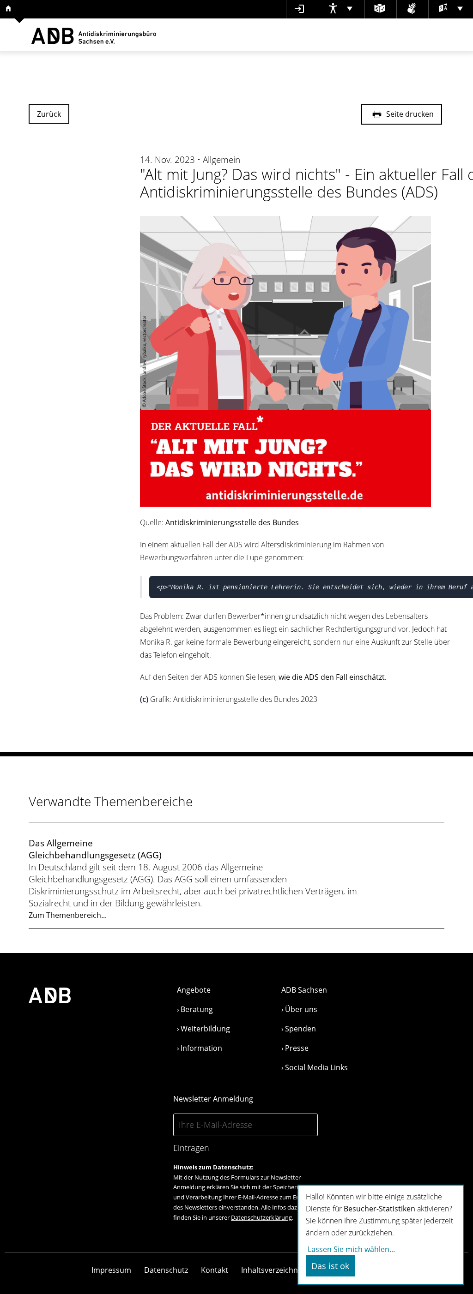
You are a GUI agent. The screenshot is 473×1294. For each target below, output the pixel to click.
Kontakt (214, 1270)
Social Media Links (316, 1067)
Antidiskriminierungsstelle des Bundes (232, 522)
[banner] (93, 35)
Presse (297, 1048)
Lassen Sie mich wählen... (351, 1249)
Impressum (111, 1270)
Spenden (300, 1029)
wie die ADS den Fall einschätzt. (333, 677)
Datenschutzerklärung (261, 1217)
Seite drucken (409, 114)
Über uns (301, 1009)
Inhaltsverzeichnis (272, 1270)
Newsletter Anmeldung (213, 1099)
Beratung (197, 1009)
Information (201, 1048)
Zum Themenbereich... (68, 915)
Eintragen (191, 1147)
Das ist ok (330, 1265)
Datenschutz (166, 1270)
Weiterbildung (205, 1029)
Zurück (49, 114)
